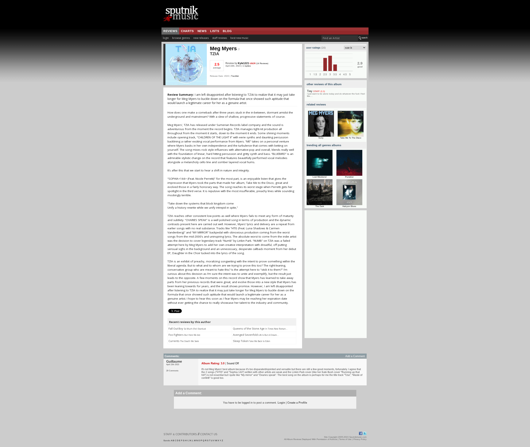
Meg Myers (223, 48)
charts (187, 31)
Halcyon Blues (349, 206)
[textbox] (340, 38)
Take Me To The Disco (350, 138)
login (166, 38)
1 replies (247, 66)
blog (227, 31)
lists (214, 31)
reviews (170, 31)
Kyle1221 (243, 63)
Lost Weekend (319, 177)
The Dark (319, 206)
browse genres (181, 38)
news (202, 31)
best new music (239, 38)
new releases (201, 38)
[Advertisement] (336, 276)
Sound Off (233, 363)
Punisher (349, 177)
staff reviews (219, 38)
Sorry (320, 138)
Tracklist (235, 76)
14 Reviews (262, 63)
